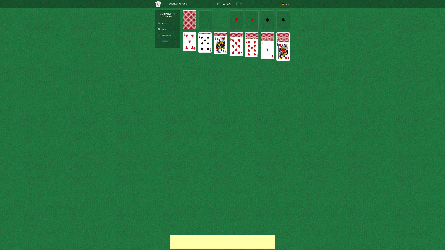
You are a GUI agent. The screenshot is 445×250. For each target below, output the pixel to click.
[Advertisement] (222, 242)
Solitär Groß (178, 4)
